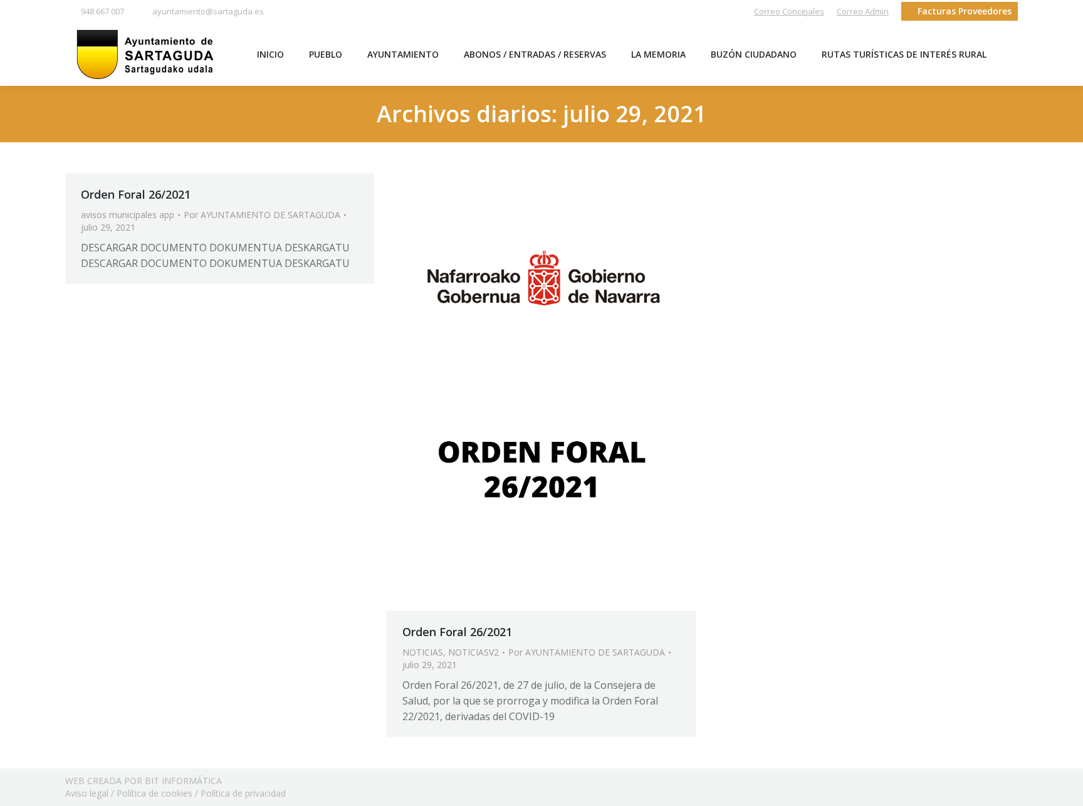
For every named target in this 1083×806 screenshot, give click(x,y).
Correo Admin (863, 11)
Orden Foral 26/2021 (136, 194)
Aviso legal (86, 793)
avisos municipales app (127, 215)
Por (262, 215)
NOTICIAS (422, 652)
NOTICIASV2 (473, 652)
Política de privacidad (243, 793)
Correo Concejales (789, 11)
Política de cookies (154, 793)
